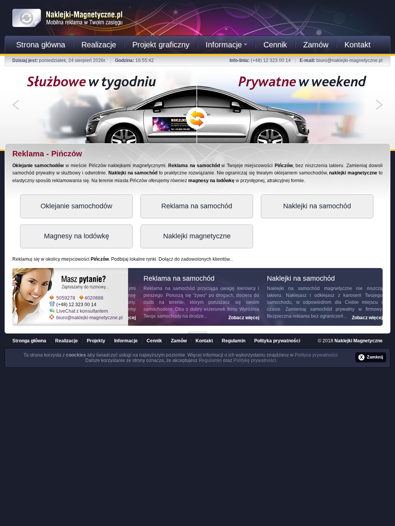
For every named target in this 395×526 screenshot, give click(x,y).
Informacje (224, 44)
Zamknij (371, 357)
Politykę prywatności (254, 360)
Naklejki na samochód (317, 206)
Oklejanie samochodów (76, 206)
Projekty (96, 340)
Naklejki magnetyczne (197, 236)
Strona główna (40, 44)
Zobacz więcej (236, 317)
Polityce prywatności (316, 355)
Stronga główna (29, 340)
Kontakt (357, 44)
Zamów (315, 44)
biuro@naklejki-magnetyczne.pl (349, 60)
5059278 (65, 298)
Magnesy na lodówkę (76, 236)
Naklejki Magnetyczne (358, 340)
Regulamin (233, 340)
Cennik (275, 44)
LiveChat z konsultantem (82, 311)
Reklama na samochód (196, 206)
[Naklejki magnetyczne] (67, 7)
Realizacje (98, 44)
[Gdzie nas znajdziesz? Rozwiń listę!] (197, 330)
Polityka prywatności (277, 340)
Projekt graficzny (160, 44)
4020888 (93, 298)
